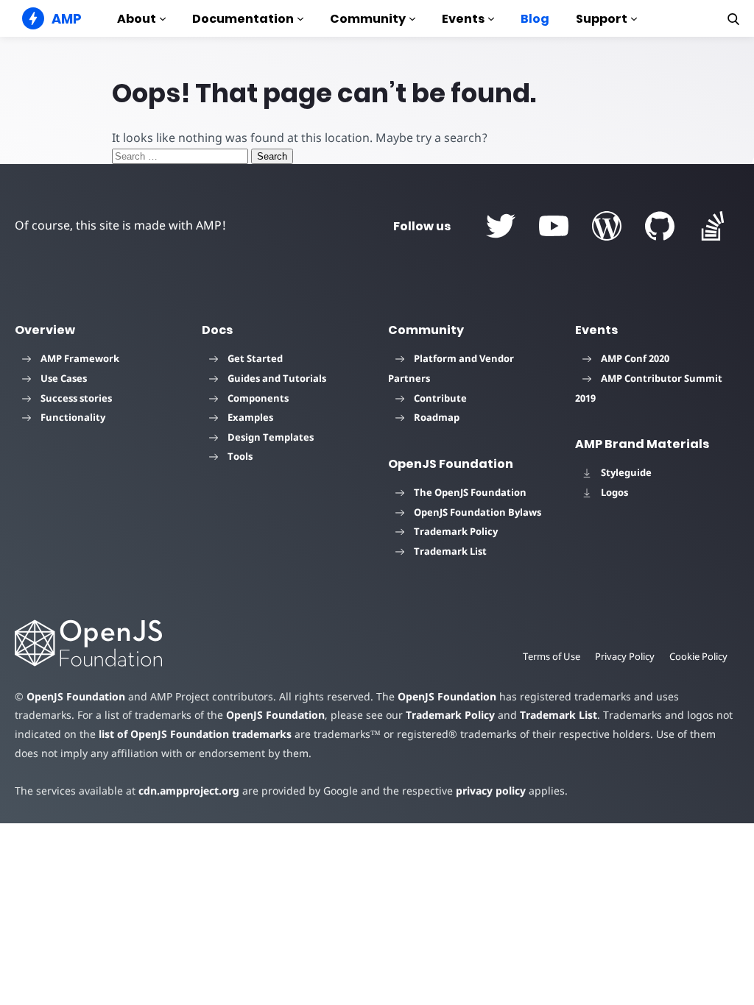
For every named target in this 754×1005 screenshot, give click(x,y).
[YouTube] (553, 226)
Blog (535, 18)
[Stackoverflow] (712, 226)
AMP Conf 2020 (635, 358)
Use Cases (63, 378)
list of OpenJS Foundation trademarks (195, 734)
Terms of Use (551, 656)
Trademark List (450, 551)
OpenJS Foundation (76, 696)
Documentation (243, 18)
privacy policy (491, 791)
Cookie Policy (698, 656)
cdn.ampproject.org (188, 791)
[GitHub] (659, 226)
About (136, 18)
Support (601, 18)
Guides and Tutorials (277, 378)
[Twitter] (500, 226)
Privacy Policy (625, 656)
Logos (614, 492)
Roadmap (436, 417)
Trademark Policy (456, 531)
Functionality (72, 417)
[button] (733, 19)
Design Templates (271, 437)
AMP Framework (79, 358)
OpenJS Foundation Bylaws (477, 512)
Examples (250, 417)
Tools (240, 456)
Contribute (440, 398)
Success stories (76, 398)
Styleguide (626, 472)
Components (258, 398)
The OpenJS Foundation (470, 492)
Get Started (255, 358)
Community (368, 18)
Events (463, 18)
